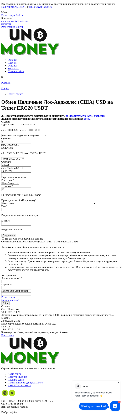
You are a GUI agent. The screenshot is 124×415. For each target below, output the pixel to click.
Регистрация (8, 297)
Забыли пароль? (10, 300)
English (5, 88)
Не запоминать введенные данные (24, 238)
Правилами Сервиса (40, 6)
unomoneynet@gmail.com (14, 21)
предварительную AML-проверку (85, 115)
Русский (5, 82)
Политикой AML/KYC (13, 6)
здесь (87, 118)
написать (6, 24)
